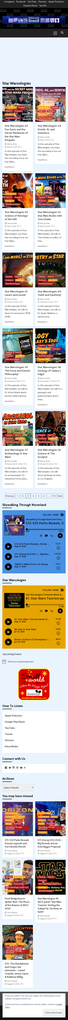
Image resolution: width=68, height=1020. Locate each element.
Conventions (11, 107)
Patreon (42, 1)
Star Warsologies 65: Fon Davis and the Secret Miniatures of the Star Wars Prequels (16, 132)
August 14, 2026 (46, 919)
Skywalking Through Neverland (14, 828)
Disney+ (9, 820)
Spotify (42, 5)
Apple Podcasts (56, 1)
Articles (9, 877)
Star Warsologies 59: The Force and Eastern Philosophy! (17, 371)
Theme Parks (44, 359)
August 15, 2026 (13, 915)
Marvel (8, 824)
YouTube (32, 1)
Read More (9, 167)
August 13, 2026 (13, 984)
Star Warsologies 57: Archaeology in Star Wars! (16, 453)
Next (60, 496)
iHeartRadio (11, 746)
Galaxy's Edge (44, 349)
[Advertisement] (34, 58)
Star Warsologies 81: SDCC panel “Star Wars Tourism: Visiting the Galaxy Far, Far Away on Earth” (50, 905)
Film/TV (9, 111)
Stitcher (9, 740)
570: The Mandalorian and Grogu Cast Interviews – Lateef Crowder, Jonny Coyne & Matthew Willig (17, 970)
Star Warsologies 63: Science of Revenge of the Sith (16, 216)
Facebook (21, 1)
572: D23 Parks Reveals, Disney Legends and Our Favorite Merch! (17, 843)
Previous (10, 496)
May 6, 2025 (44, 140)
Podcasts (18, 111)
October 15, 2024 (46, 464)
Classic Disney (11, 813)
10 (54, 496)
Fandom (22, 107)
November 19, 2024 (14, 464)
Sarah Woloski (12, 851)
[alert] (34, 662)
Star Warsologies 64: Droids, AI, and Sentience (50, 129)
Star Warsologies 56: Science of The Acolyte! (49, 453)
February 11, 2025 (46, 302)
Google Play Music (15, 721)
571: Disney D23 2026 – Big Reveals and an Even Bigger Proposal (50, 843)
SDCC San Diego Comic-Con (17, 887)
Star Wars (10, 114)
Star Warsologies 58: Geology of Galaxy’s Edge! (49, 371)
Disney (21, 817)
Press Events (19, 884)
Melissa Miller (12, 144)
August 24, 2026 (13, 853)
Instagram (9, 1)
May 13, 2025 (12, 147)
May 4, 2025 (11, 226)
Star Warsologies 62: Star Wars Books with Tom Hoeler (50, 216)
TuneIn (9, 734)
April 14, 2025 (45, 226)
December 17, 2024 (48, 381)
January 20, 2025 (13, 381)
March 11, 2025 (13, 302)
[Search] (62, 33)
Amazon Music (30, 5)
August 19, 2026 (46, 853)
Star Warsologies (13, 118)
